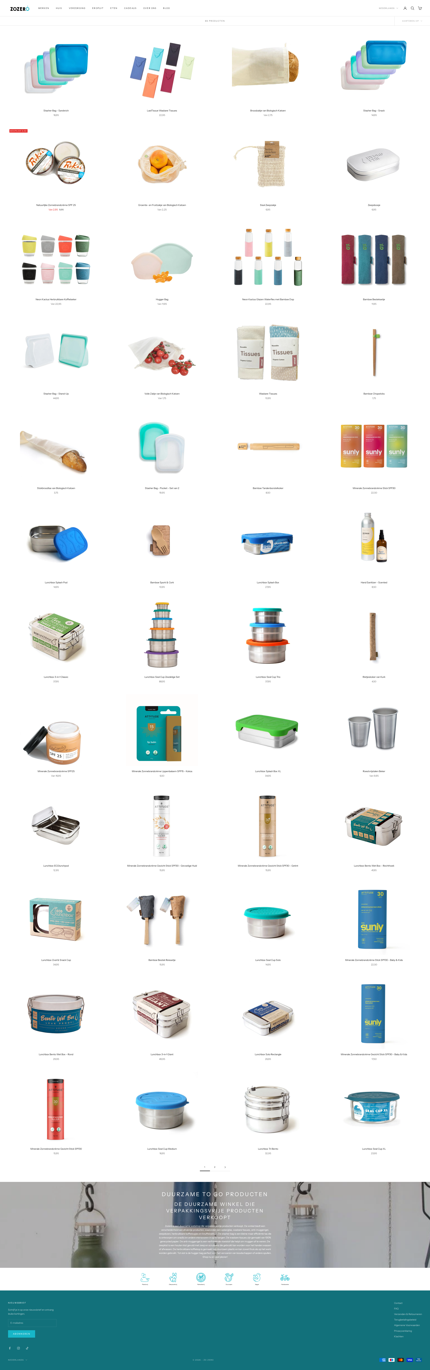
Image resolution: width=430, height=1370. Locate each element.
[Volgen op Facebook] (9, 1348)
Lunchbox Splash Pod (56, 582)
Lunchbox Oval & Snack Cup (56, 960)
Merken (43, 8)
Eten (113, 8)
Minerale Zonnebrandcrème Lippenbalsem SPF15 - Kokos (162, 771)
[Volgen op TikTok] (27, 1348)
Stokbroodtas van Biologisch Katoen (56, 488)
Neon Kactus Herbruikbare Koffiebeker (56, 299)
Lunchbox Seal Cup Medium (162, 1148)
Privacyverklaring (403, 1330)
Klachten (398, 1336)
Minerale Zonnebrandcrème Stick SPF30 (374, 488)
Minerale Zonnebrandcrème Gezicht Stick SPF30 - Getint (268, 865)
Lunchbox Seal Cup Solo (268, 960)
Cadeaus (130, 8)
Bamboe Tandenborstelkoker (268, 488)
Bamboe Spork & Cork (162, 582)
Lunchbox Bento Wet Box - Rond (56, 1054)
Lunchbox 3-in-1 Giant (162, 1054)
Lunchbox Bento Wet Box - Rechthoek (374, 865)
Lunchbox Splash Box (268, 582)
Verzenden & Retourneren (408, 1314)
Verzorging (77, 8)
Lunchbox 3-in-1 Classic (56, 676)
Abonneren (21, 1333)
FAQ (396, 1308)
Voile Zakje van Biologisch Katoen (162, 393)
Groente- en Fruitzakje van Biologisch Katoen (162, 205)
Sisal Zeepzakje (268, 205)
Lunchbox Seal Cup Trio (268, 676)
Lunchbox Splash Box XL (268, 771)
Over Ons (149, 8)
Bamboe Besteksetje (374, 299)
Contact (398, 1303)
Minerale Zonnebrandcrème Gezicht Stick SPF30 (56, 1148)
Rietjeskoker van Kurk (374, 676)
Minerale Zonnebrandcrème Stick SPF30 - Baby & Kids (374, 960)
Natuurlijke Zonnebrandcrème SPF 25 (56, 205)
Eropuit (98, 8)
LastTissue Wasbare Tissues (162, 110)
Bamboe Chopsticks (374, 393)
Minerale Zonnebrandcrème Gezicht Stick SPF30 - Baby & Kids (374, 1054)
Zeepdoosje (374, 205)
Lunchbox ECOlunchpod (56, 865)
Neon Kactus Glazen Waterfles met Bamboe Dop (268, 299)
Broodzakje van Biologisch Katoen (268, 110)
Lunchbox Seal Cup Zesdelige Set (162, 676)
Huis (59, 8)
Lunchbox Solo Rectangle (268, 1054)
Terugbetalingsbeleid (405, 1319)
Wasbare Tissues (268, 393)
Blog (166, 8)
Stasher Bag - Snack (374, 110)
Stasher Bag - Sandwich (56, 110)
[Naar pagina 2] (225, 1167)
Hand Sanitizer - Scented (374, 582)
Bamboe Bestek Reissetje (162, 960)
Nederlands (387, 8)
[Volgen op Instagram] (18, 1348)
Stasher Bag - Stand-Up (56, 393)
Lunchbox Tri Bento (268, 1148)
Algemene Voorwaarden (407, 1325)
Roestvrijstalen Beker (374, 771)
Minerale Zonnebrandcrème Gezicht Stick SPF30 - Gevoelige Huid (162, 865)
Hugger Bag (162, 299)
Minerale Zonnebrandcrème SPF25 (56, 771)
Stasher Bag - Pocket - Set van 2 (162, 488)
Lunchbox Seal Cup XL (374, 1148)
